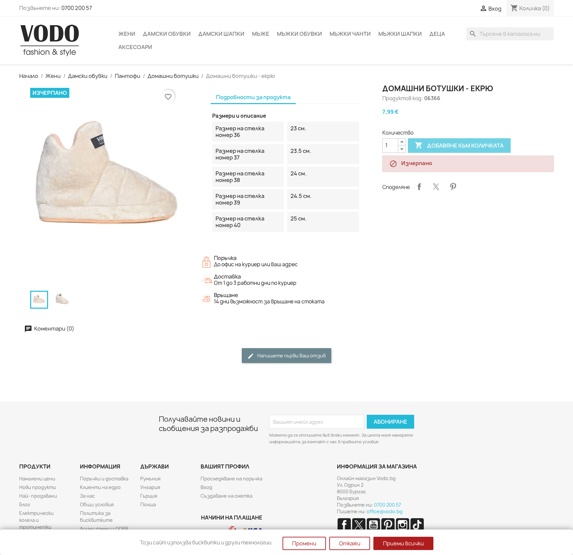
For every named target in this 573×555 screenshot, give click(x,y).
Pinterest (453, 186)
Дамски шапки (221, 33)
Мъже (260, 33)
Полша (148, 504)
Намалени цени (37, 478)
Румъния (150, 478)
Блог (24, 504)
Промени (304, 543)
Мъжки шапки (400, 33)
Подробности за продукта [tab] (253, 97)
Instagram (402, 524)
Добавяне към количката (459, 145)
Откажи (349, 543)
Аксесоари (135, 47)
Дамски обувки (167, 33)
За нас (87, 496)
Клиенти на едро (100, 487)
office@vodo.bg (385, 511)
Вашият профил (225, 466)
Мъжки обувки (299, 33)
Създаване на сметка (226, 496)
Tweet (436, 186)
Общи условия (97, 504)
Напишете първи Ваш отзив (291, 355)
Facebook (344, 524)
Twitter (358, 524)
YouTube (373, 524)
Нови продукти (37, 487)
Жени (126, 33)
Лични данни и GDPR (104, 528)
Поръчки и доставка (104, 478)
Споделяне (419, 186)
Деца (437, 33)
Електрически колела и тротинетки (36, 520)
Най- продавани (38, 496)
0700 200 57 (76, 8)
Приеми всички (403, 543)
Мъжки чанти (350, 33)
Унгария (150, 487)
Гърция (148, 496)
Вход (206, 487)
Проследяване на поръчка (231, 478)
